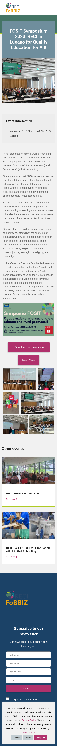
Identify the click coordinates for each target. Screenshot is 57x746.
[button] (52, 7)
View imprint (28, 732)
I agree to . (25, 699)
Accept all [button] (40, 737)
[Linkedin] (45, 598)
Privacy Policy (29, 720)
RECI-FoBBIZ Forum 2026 (22, 493)
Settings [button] (17, 737)
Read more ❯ (11, 499)
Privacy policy (31, 699)
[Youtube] (50, 598)
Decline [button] (28, 737)
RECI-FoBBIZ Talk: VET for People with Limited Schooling (28, 549)
